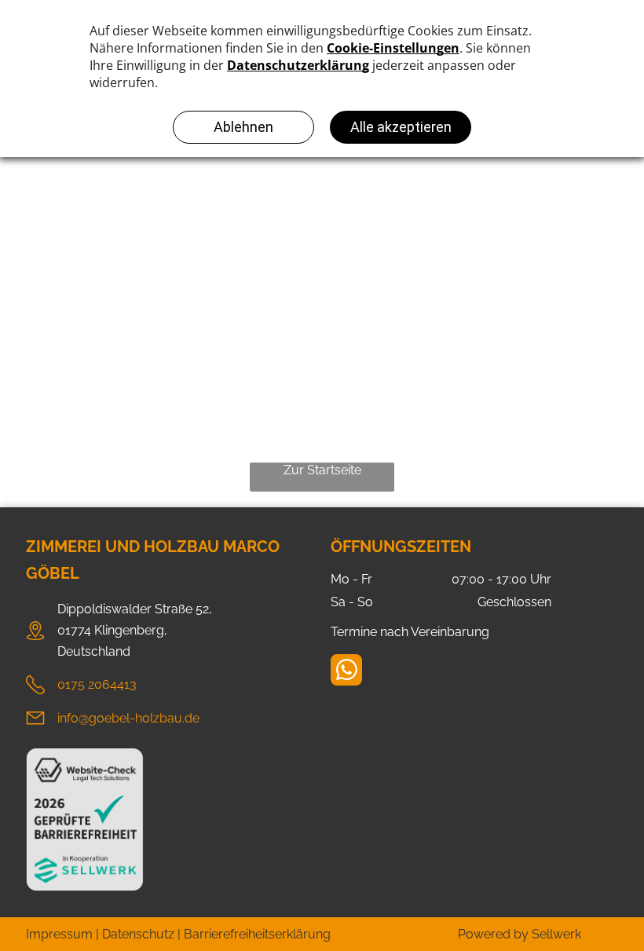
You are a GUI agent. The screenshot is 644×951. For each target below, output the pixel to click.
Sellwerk (556, 934)
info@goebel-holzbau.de (128, 718)
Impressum (59, 934)
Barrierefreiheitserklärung (257, 934)
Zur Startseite (322, 470)
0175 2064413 (97, 684)
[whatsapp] (346, 671)
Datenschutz (138, 934)
